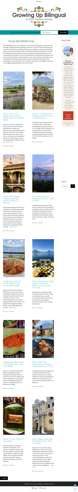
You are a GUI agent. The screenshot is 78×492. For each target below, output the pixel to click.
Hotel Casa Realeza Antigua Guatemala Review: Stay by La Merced (11, 199)
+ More (4, 478)
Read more (9, 142)
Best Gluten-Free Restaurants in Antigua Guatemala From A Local (42, 364)
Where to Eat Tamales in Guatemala (13, 440)
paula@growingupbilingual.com (68, 124)
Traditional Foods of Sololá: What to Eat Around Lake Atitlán (11, 283)
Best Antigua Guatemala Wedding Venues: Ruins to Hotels (42, 441)
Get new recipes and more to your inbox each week (25, 32)
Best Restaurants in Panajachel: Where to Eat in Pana (43, 198)
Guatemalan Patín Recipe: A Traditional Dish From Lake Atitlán (13, 364)
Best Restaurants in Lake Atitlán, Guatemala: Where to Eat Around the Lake (42, 284)
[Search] (73, 186)
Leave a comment (9, 146)
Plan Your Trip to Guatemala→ (68, 116)
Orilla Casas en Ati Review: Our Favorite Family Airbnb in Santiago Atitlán (13, 116)
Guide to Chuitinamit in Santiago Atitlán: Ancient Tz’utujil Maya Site (42, 115)
